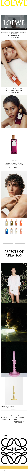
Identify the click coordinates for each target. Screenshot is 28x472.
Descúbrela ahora (13, 167)
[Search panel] (10, 470)
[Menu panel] (4, 470)
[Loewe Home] (14, 2)
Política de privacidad (18, 415)
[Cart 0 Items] (23, 470)
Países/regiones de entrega (6, 415)
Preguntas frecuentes (5, 419)
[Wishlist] (17, 470)
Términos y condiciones (19, 413)
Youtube (3, 430)
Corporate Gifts (4, 417)
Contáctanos (3, 413)
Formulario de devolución (19, 417)
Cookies (15, 419)
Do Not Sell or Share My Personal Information (19, 422)
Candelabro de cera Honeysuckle (7, 406)
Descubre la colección (13, 37)
